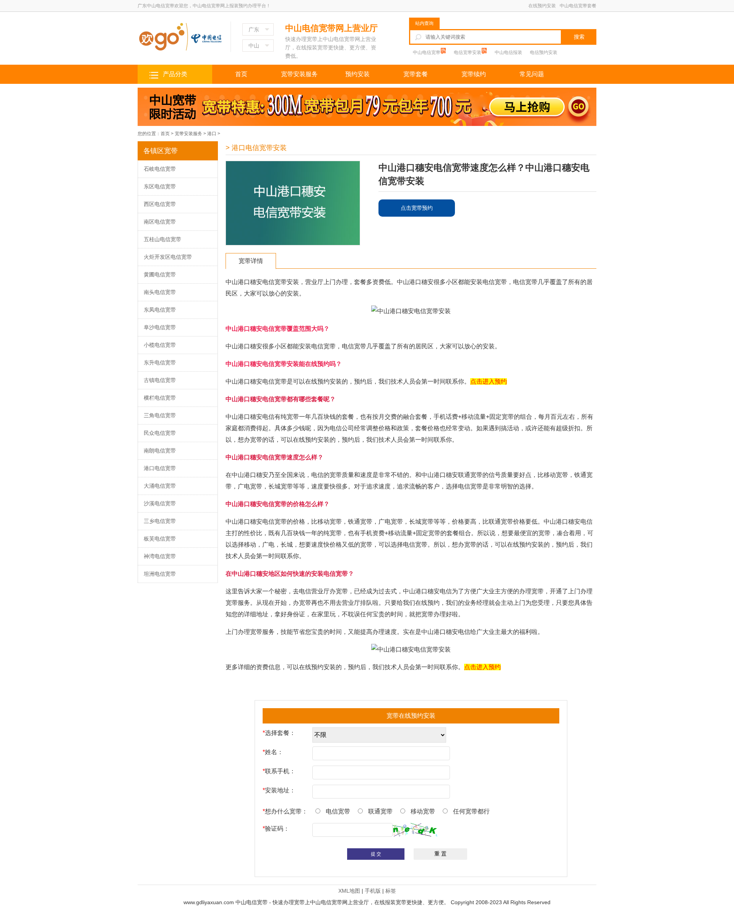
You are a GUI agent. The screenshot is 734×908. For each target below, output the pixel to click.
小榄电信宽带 (160, 345)
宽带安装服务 (299, 74)
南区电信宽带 (160, 222)
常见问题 (532, 74)
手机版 (373, 891)
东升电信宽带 (160, 362)
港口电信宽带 (160, 468)
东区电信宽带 (160, 186)
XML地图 (349, 891)
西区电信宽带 (160, 204)
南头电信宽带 (160, 292)
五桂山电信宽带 (162, 239)
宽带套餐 (415, 74)
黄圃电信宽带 (160, 274)
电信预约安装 (543, 52)
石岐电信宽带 (160, 169)
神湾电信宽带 (160, 556)
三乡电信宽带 (160, 521)
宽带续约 (473, 74)
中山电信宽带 (427, 52)
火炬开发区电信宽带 (168, 257)
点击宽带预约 (417, 208)
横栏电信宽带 (160, 398)
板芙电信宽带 (160, 539)
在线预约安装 (542, 5)
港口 (211, 133)
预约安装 (357, 74)
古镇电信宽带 (160, 380)
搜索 (579, 37)
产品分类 (175, 74)
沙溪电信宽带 (160, 503)
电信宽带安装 (468, 52)
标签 (390, 891)
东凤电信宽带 (160, 310)
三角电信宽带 (160, 415)
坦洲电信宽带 (160, 574)
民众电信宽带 (160, 433)
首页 (241, 74)
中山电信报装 (508, 52)
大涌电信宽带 (160, 486)
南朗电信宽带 (160, 450)
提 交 (376, 854)
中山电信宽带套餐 (578, 5)
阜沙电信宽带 (160, 327)
